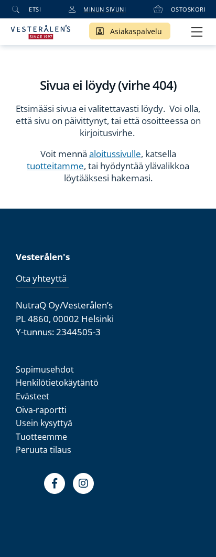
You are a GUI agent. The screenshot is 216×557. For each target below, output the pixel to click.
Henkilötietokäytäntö (57, 382)
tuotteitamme (55, 166)
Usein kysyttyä (44, 423)
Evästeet (32, 396)
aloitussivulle (115, 154)
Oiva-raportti (41, 410)
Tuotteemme (41, 436)
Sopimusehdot (45, 369)
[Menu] (197, 32)
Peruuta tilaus (43, 450)
